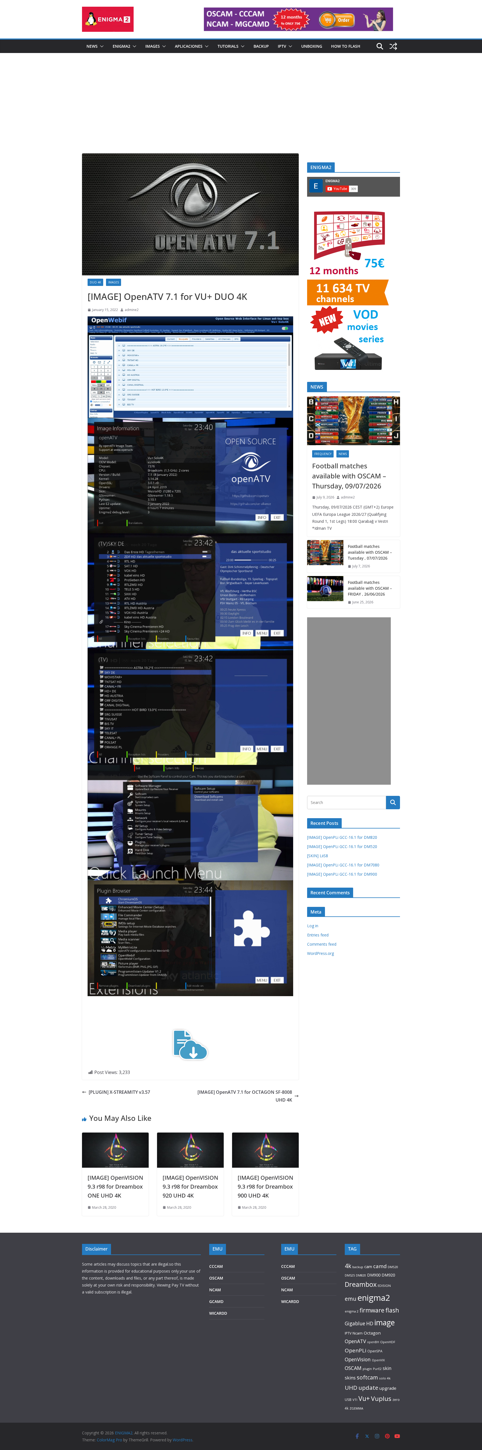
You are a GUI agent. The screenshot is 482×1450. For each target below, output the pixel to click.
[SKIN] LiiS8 (317, 855)
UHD (351, 1387)
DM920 (388, 1275)
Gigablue (355, 1323)
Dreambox (361, 1284)
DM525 (350, 1275)
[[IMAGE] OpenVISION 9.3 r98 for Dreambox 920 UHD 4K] (190, 1136)
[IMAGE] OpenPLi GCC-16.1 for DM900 (342, 874)
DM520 (393, 1267)
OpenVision (358, 1359)
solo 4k (385, 1378)
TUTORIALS (228, 46)
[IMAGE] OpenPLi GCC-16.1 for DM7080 (343, 865)
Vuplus (381, 1398)
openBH (373, 1342)
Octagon (372, 1333)
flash (392, 1310)
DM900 (373, 1275)
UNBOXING (311, 46)
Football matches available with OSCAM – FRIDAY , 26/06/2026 (370, 588)
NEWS (92, 46)
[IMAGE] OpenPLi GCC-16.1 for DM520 (342, 846)
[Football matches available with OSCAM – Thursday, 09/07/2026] (353, 420)
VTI (355, 1400)
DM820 (361, 1275)
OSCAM (216, 1278)
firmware (372, 1310)
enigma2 (373, 1297)
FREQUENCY (322, 454)
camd (380, 1266)
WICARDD (218, 1313)
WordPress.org (320, 953)
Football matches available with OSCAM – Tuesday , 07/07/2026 (370, 552)
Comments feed (321, 944)
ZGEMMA (356, 1408)
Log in (312, 925)
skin (387, 1368)
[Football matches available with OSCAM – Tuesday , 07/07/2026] (325, 556)
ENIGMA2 (121, 46)
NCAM (215, 1289)
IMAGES (152, 46)
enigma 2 (351, 1311)
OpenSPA (374, 1351)
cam (368, 1266)
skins (350, 1378)
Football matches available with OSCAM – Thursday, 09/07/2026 (349, 475)
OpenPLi (355, 1350)
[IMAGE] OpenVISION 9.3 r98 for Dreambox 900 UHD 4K (265, 1186)
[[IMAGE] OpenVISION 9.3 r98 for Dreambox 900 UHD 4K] (265, 1136)
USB (348, 1399)
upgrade (387, 1388)
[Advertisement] (241, 112)
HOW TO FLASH (345, 46)
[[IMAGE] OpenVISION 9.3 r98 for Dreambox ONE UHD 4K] (115, 1136)
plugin (367, 1369)
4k (348, 1266)
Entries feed (318, 935)
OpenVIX (378, 1360)
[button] (101, 46)
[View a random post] (393, 46)
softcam (367, 1377)
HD (369, 1323)
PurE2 (377, 1369)
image (384, 1322)
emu (350, 1298)
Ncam (358, 1333)
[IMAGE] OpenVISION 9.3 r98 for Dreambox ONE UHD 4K (115, 1186)
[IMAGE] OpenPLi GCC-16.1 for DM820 (342, 837)
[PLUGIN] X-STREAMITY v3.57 (119, 1092)
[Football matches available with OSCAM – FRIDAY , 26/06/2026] (325, 592)
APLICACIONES (189, 46)
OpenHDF (387, 1342)
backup (357, 1267)
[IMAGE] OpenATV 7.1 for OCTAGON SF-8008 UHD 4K (244, 1096)
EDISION (384, 1285)
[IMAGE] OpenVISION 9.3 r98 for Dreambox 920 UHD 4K (190, 1186)
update (368, 1387)
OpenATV (355, 1341)
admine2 (132, 309)
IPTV (282, 46)
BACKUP (261, 46)
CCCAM (216, 1266)
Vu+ (364, 1398)
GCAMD (216, 1301)
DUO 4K (95, 282)
